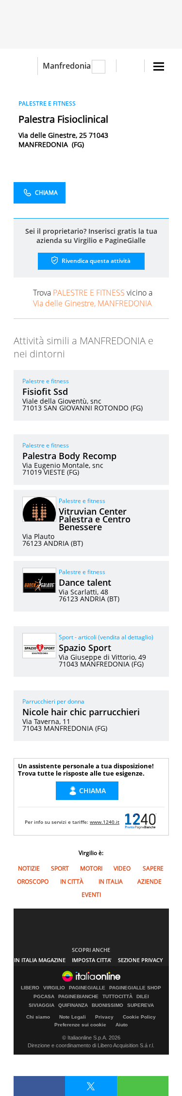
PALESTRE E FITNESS (47, 103)
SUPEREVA (140, 1005)
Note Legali (72, 1017)
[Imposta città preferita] (25, 66)
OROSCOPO (33, 881)
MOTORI (91, 868)
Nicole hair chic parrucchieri (81, 712)
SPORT (60, 868)
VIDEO (122, 868)
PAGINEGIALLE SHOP (135, 987)
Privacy (104, 1017)
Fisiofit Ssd (45, 391)
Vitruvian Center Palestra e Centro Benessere (95, 519)
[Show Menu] (158, 66)
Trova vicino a (92, 298)
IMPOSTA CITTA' (92, 960)
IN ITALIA (111, 881)
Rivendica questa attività (95, 261)
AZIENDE (149, 881)
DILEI (142, 996)
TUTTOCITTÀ (117, 996)
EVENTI (91, 895)
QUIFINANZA (73, 1005)
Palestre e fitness (45, 381)
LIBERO (30, 987)
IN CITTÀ (71, 881)
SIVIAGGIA (41, 1005)
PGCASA (43, 996)
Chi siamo (38, 1017)
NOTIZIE (29, 868)
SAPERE (153, 868)
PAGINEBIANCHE (78, 996)
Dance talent (85, 582)
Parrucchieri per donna (53, 701)
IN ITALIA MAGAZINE (40, 960)
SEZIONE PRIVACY (140, 960)
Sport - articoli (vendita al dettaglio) (106, 637)
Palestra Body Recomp (69, 456)
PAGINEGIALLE (87, 987)
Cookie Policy (139, 1017)
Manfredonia (67, 65)
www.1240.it (104, 821)
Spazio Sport (85, 647)
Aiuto (122, 1024)
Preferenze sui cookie (80, 1024)
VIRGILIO (54, 987)
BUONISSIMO (107, 1005)
